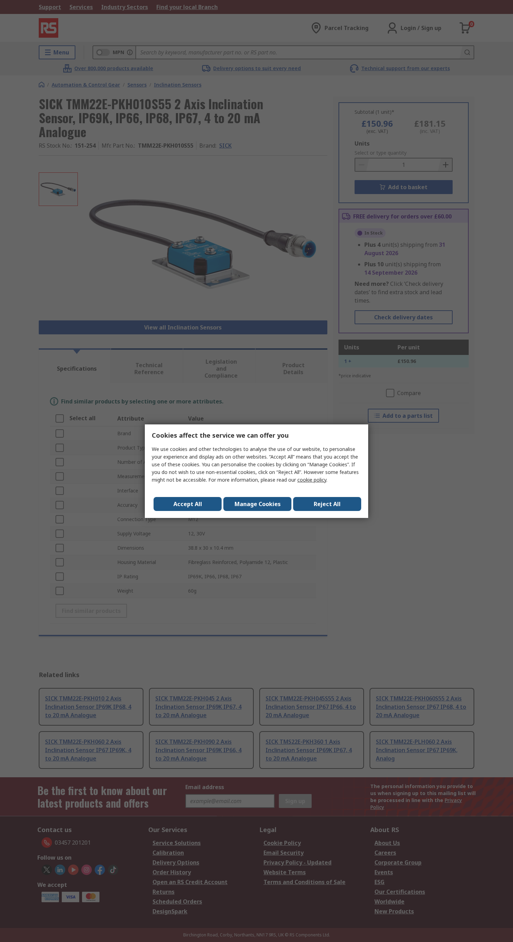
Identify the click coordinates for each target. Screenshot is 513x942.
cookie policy (311, 479)
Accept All (187, 504)
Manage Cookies (258, 504)
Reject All (327, 504)
